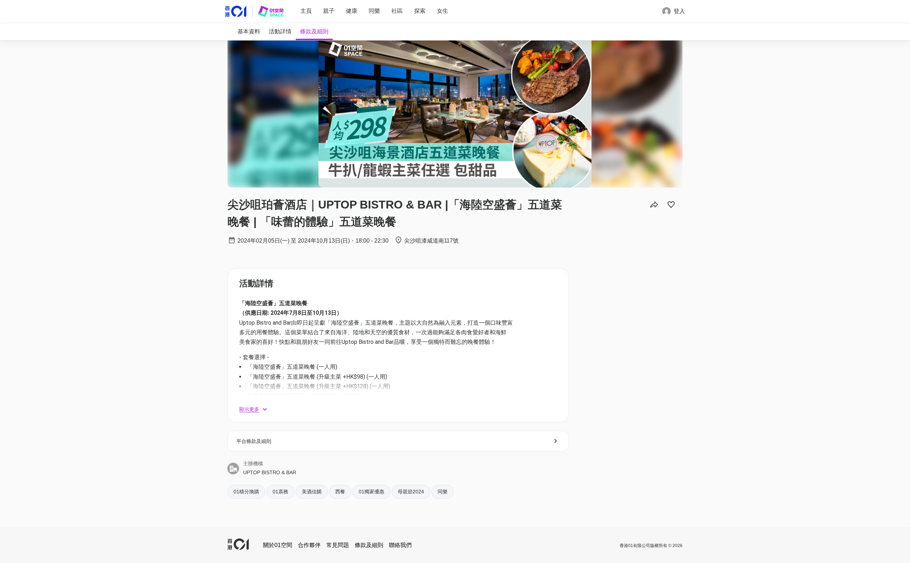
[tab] (248, 31)
